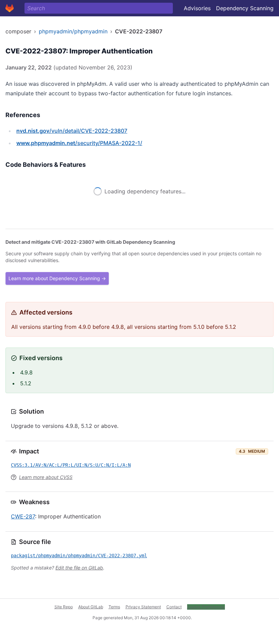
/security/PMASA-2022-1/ (79, 143)
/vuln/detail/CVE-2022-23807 (71, 130)
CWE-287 (23, 516)
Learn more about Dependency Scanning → (57, 278)
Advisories (197, 8)
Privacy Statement (143, 606)
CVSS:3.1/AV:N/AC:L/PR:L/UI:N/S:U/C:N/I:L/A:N (71, 465)
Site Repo (63, 606)
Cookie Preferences (206, 606)
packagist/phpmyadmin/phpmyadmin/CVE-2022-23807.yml (79, 555)
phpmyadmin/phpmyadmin (73, 31)
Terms (114, 606)
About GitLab (90, 606)
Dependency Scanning (245, 8)
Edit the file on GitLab (79, 568)
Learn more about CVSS (45, 477)
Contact (174, 606)
